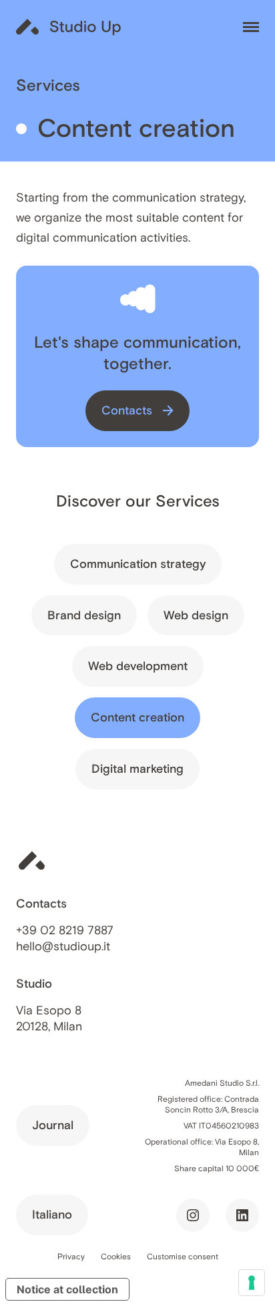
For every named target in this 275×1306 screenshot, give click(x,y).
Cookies (116, 1256)
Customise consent (182, 1256)
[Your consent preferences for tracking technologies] (251, 1282)
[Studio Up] (69, 26)
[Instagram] (193, 1215)
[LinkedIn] (242, 1215)
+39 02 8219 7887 (64, 930)
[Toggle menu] (251, 27)
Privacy (71, 1256)
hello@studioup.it (63, 946)
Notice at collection (67, 1289)
